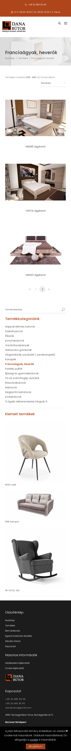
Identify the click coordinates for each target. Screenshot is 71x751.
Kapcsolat (10, 646)
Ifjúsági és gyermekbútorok (22, 373)
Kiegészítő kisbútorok (18, 392)
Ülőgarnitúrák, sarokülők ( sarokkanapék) (30, 354)
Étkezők (9, 336)
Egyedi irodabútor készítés (18, 635)
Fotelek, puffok (13, 368)
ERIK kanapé (12, 521)
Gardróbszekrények (17, 345)
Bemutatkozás (12, 630)
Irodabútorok (13, 397)
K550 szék (10, 484)
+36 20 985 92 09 (37, 4)
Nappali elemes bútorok (20, 326)
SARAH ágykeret (36, 275)
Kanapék (10, 359)
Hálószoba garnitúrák (18, 350)
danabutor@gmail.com (18, 707)
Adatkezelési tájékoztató (17, 663)
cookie (34, 739)
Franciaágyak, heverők (42, 58)
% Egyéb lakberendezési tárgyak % (26, 401)
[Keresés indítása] (63, 309)
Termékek (23, 58)
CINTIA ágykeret (35, 210)
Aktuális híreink (13, 641)
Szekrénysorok (14, 331)
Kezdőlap (10, 58)
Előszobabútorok (15, 383)
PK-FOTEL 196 (12, 590)
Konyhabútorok (14, 340)
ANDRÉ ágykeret (35, 146)
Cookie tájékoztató (14, 668)
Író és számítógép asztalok (22, 378)
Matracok (11, 387)
